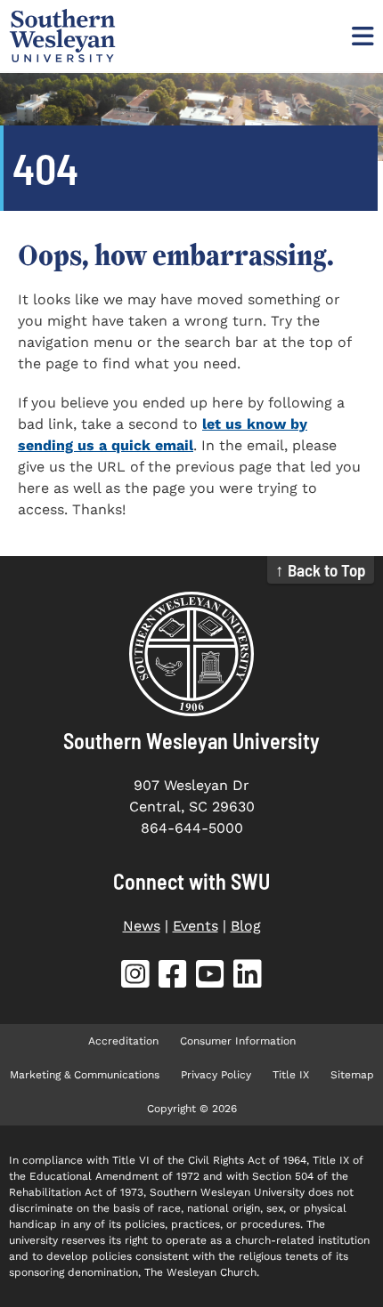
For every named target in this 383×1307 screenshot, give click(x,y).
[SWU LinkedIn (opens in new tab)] (247, 977)
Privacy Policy (216, 1075)
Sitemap (352, 1075)
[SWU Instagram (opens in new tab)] (135, 977)
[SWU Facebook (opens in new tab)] (173, 977)
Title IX (291, 1075)
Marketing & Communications (84, 1075)
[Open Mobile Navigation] (360, 36)
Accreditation (123, 1041)
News (141, 925)
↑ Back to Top (320, 570)
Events (195, 925)
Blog (246, 925)
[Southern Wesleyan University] (191, 654)
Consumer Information (238, 1041)
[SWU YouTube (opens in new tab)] (210, 977)
